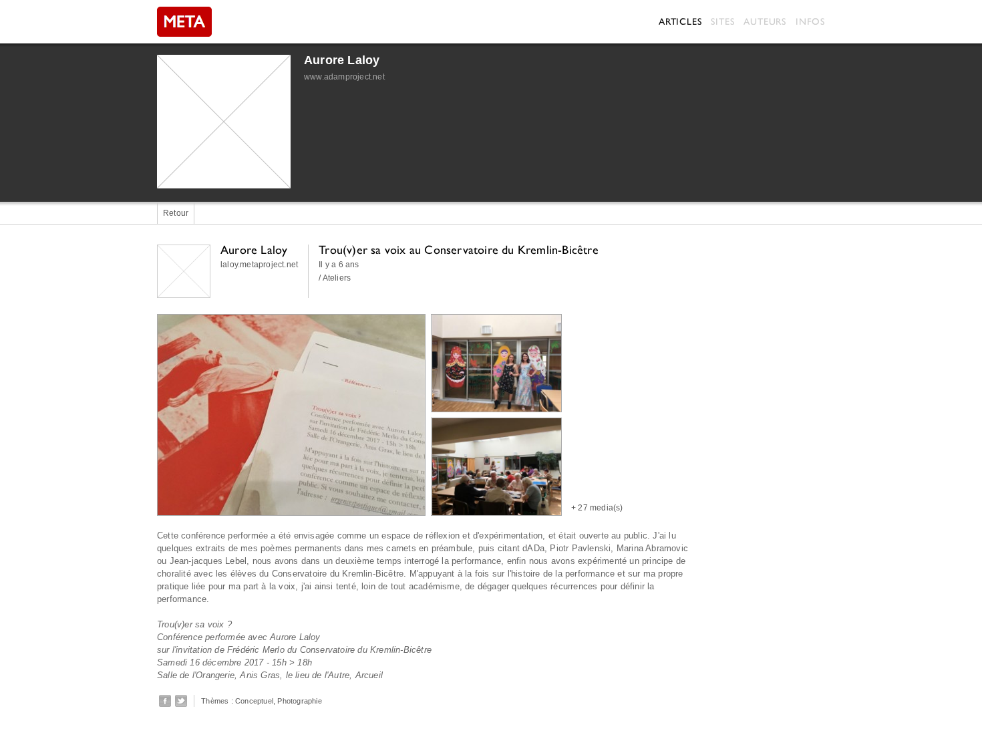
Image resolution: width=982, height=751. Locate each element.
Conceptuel (254, 701)
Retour (175, 213)
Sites (722, 21)
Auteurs (765, 21)
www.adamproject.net (344, 77)
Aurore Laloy (341, 60)
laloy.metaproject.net (259, 264)
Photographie (299, 701)
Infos (810, 21)
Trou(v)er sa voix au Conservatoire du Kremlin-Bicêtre (459, 250)
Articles (680, 21)
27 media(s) (600, 507)
